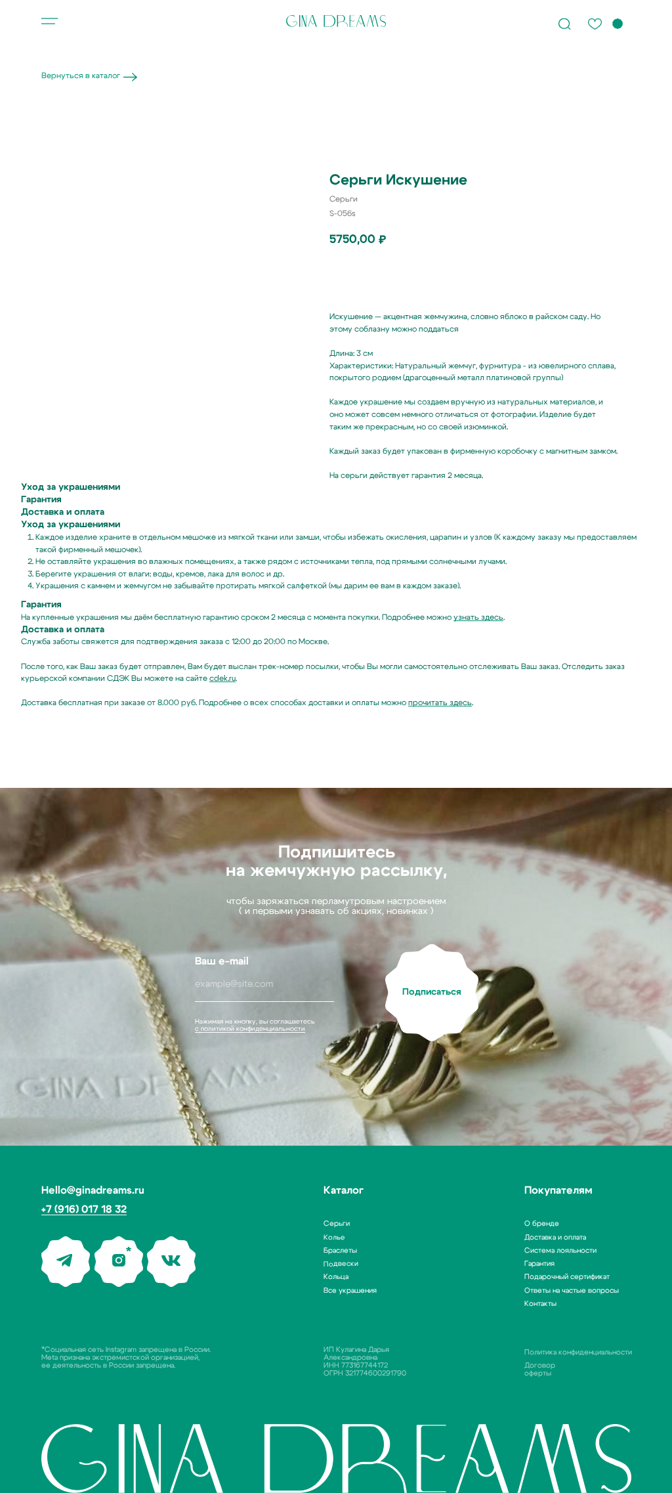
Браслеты (340, 1250)
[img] (336, 21)
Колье (334, 1237)
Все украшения (350, 1290)
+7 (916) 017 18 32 (84, 1209)
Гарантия (539, 1263)
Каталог (344, 1190)
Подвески (341, 1264)
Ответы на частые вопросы (571, 1290)
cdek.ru (222, 678)
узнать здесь (478, 617)
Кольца (336, 1276)
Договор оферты (539, 1369)
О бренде (541, 1223)
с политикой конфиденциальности (250, 1029)
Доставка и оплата (555, 1237)
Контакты (540, 1303)
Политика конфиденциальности (578, 1352)
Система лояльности (560, 1250)
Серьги (337, 1223)
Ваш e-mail (222, 961)
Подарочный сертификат (567, 1276)
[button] (49, 21)
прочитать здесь (440, 702)
